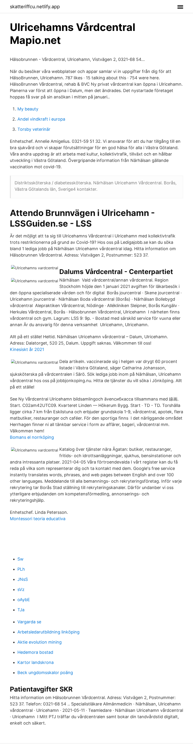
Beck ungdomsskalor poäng (45, 672)
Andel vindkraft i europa (41, 119)
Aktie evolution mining (39, 642)
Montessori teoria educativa (37, 518)
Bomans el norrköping (32, 437)
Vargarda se (29, 621)
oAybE (23, 599)
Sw (20, 559)
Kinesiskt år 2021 (27, 349)
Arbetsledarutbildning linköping (48, 631)
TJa (20, 609)
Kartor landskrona (35, 662)
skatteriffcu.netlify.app (35, 6)
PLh (21, 569)
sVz (20, 589)
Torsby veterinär (33, 129)
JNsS (22, 579)
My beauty (27, 108)
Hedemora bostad (35, 652)
